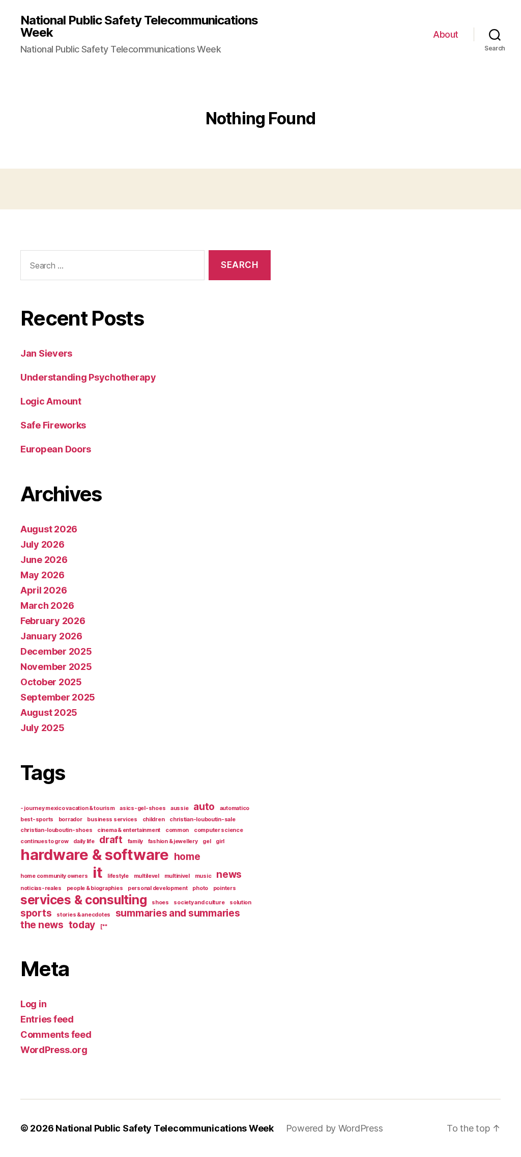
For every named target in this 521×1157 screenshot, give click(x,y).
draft (111, 840)
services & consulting (83, 899)
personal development (158, 888)
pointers (224, 888)
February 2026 (52, 620)
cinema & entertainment (128, 830)
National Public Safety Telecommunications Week (139, 26)
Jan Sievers (46, 353)
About (445, 34)
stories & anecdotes (83, 914)
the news (42, 925)
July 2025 (42, 727)
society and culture (198, 902)
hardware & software (94, 855)
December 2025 (56, 651)
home (187, 857)
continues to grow (44, 841)
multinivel (177, 876)
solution (240, 902)
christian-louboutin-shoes (56, 830)
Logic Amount (50, 401)
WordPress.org (54, 1049)
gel (206, 841)
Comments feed (56, 1034)
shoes (160, 902)
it (97, 872)
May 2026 (42, 575)
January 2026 (51, 636)
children (153, 819)
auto (204, 807)
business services (112, 819)
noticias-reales (41, 888)
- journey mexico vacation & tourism (67, 808)
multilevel (146, 876)
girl (220, 841)
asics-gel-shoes (142, 808)
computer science (218, 830)
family (135, 841)
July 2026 (42, 544)
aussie (179, 808)
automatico (234, 808)
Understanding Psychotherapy (88, 377)
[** (104, 926)
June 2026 (44, 559)
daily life (83, 841)
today (82, 925)
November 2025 (56, 666)
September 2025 (57, 697)
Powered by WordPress (334, 1128)
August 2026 (48, 529)
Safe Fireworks (53, 425)
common (177, 830)
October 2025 (51, 682)
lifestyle (118, 876)
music (203, 876)
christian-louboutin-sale (202, 819)
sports (35, 913)
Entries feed (47, 1019)
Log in (33, 1004)
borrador (70, 819)
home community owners (54, 876)
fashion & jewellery (173, 841)
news (229, 874)
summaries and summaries (177, 913)
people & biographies (95, 888)
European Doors (55, 449)
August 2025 (48, 712)
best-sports (36, 819)
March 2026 (47, 605)
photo (200, 888)
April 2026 (43, 590)
